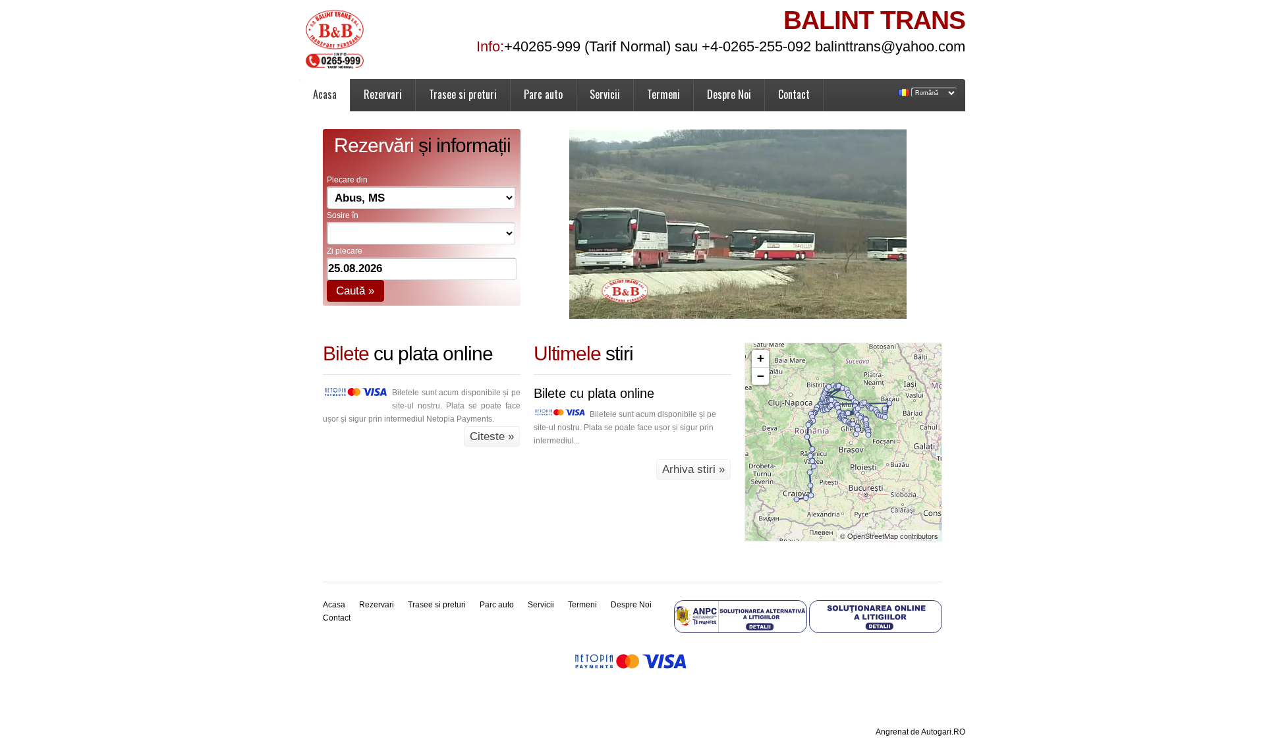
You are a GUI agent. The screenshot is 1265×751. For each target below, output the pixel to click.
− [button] (760, 376)
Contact (794, 94)
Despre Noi (729, 94)
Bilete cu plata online (594, 393)
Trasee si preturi (463, 94)
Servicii (605, 94)
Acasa (325, 94)
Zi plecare (344, 251)
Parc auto (543, 94)
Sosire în (342, 215)
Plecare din (347, 179)
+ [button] (760, 358)
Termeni (663, 94)
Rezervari (383, 94)
